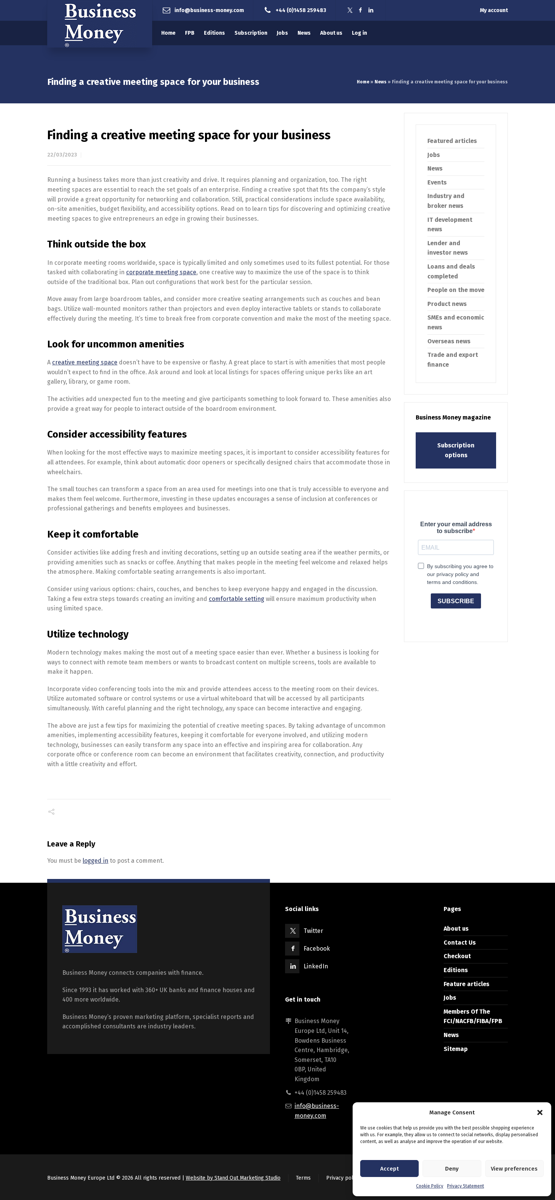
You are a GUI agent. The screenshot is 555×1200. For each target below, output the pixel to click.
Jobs (433, 154)
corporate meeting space (161, 272)
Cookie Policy (429, 1186)
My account (494, 10)
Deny (452, 1168)
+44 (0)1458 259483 (301, 10)
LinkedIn (316, 966)
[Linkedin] (371, 10)
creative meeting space (84, 362)
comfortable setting (236, 598)
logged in (95, 860)
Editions (456, 970)
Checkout (457, 956)
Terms (303, 1178)
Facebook (317, 948)
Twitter (313, 930)
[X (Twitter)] (350, 10)
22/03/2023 (62, 155)
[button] (540, 1112)
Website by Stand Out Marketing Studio (233, 1178)
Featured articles (452, 140)
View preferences (514, 1168)
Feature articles (466, 984)
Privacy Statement (465, 1186)
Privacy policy (343, 1178)
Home (363, 82)
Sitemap (456, 1048)
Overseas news (448, 341)
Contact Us (460, 942)
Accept (389, 1168)
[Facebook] (360, 10)
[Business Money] (99, 24)
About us (456, 928)
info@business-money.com (209, 10)
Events (437, 182)
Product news (447, 303)
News (381, 82)
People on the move (455, 289)
